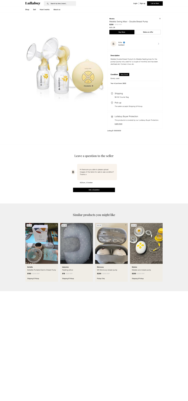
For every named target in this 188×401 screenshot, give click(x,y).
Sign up (142, 3)
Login (135, 3)
